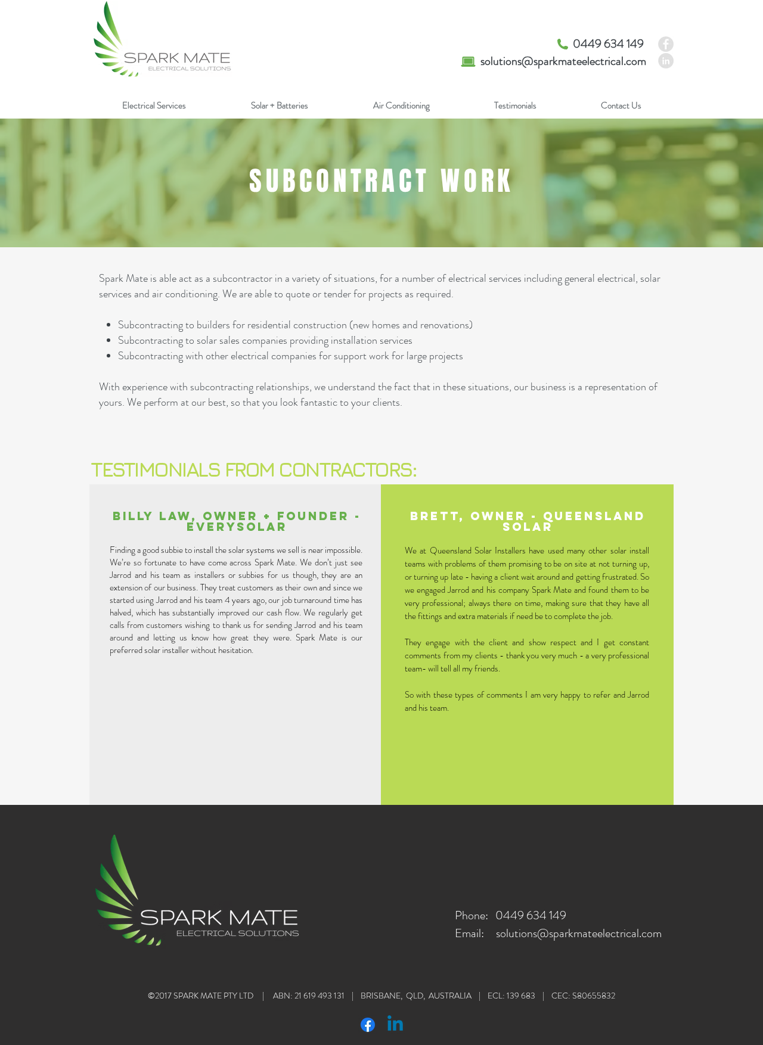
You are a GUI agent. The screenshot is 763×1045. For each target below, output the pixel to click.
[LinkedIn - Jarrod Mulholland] (666, 61)
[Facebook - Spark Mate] (666, 44)
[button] (153, 106)
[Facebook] (367, 1024)
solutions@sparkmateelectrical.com (563, 61)
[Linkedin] (395, 1024)
